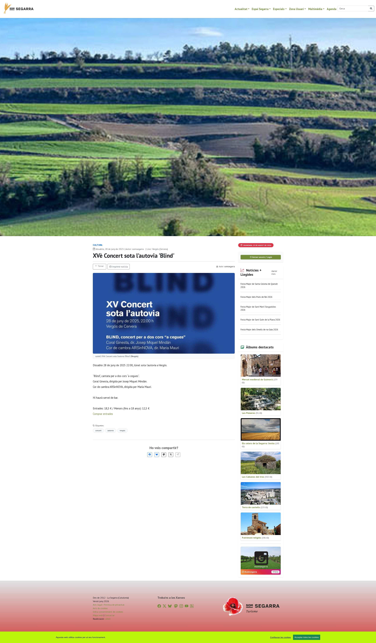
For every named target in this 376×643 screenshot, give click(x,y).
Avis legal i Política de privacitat (109, 604)
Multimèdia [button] (315, 9)
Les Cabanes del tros (257, 476)
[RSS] (192, 606)
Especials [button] (278, 9)
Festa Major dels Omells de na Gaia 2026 (259, 329)
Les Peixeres (252, 412)
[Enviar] (178, 454)
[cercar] (371, 8)
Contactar (110, 615)
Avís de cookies (100, 608)
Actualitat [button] (241, 9)
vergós (122, 430)
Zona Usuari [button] (296, 9)
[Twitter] (170, 454)
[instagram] (181, 606)
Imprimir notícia (120, 266)
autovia (111, 430)
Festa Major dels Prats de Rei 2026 (256, 297)
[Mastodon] (163, 454)
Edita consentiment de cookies (108, 611)
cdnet (107, 618)
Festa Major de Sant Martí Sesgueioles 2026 (258, 308)
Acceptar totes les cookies (306, 637)
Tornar (100, 266)
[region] (188, 637)
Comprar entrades (103, 414)
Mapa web (98, 615)
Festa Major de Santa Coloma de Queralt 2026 (259, 285)
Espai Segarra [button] (260, 9)
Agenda (331, 9)
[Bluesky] (156, 454)
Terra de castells (255, 507)
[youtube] (186, 606)
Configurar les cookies (280, 637)
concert (98, 430)
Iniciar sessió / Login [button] (262, 257)
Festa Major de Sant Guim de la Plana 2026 (260, 319)
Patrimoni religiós (255, 537)
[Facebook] (149, 454)
